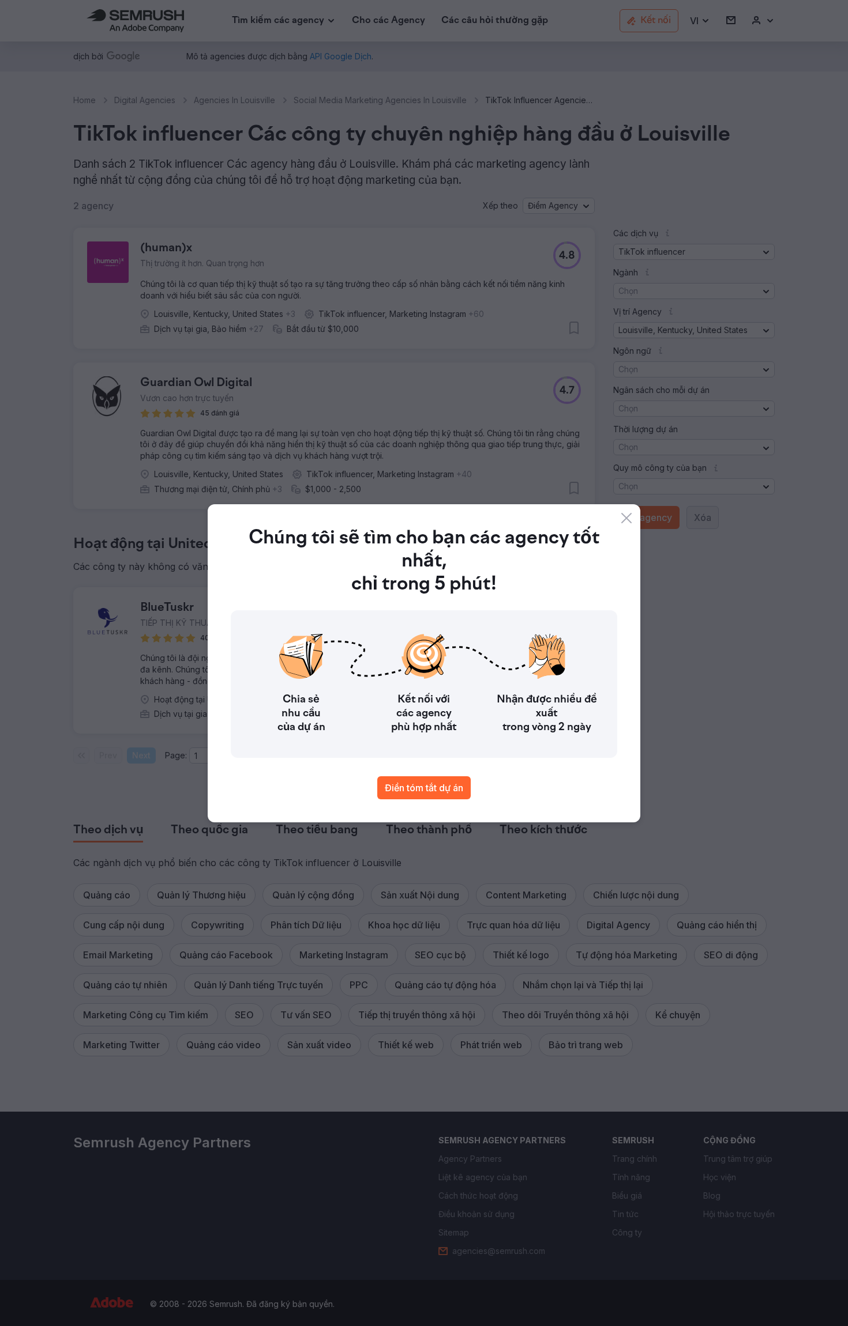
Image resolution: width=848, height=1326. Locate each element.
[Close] (626, 518)
